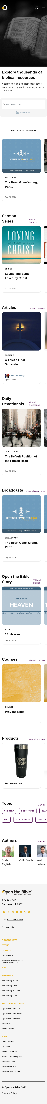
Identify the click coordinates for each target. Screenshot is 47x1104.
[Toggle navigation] (43, 7)
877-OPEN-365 (15, 919)
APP (4, 967)
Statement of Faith (9, 1051)
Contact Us (8, 927)
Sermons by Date (9, 996)
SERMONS (7, 975)
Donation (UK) (8, 955)
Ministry (9, 811)
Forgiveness (23, 820)
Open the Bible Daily (11, 1018)
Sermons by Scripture (11, 991)
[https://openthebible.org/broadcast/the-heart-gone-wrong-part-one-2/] (21, 156)
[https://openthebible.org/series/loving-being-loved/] (21, 245)
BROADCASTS (9, 940)
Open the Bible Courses (12, 1014)
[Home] (4, 7)
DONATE (6, 950)
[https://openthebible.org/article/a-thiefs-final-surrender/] (21, 331)
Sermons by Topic (9, 986)
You (6, 820)
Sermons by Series (10, 981)
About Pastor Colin (10, 1041)
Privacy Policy (9, 1093)
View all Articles (37, 308)
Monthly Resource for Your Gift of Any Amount (13, 961)
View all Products (36, 739)
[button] (36, 7)
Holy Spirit (27, 811)
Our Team (6, 1046)
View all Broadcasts (35, 491)
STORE (5, 945)
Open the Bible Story (11, 1009)
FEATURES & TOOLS (13, 1003)
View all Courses (37, 660)
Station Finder (8, 1028)
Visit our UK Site (9, 1066)
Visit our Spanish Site (11, 1071)
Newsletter (6, 1023)
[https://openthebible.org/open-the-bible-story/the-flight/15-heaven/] (21, 606)
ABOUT (6, 1036)
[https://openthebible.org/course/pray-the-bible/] (21, 683)
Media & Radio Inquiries (12, 1056)
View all (41, 841)
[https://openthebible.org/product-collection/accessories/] (21, 760)
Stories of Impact (9, 1061)
